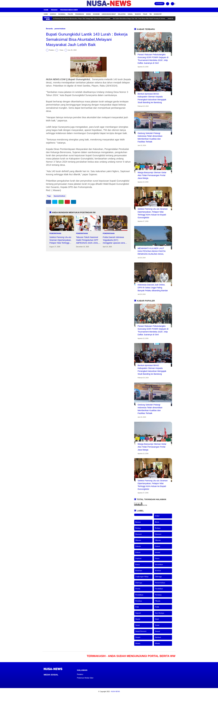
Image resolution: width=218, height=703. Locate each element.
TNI (150, 14)
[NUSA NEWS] (109, 6)
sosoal (157, 631)
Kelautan (121, 14)
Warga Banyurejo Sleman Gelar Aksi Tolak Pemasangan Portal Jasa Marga (152, 175)
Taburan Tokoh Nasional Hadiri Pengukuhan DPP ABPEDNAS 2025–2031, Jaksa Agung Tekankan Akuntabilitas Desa (87, 240)
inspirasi (138, 558)
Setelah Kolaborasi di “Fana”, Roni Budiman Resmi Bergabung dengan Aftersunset (171, 18)
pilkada (157, 601)
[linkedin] (73, 202)
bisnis (157, 522)
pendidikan (159, 589)
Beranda (49, 29)
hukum (157, 546)
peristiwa (158, 595)
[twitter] (46, 3)
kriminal (158, 570)
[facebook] (43, 3)
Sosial (130, 14)
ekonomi (138, 534)
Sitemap (159, 3)
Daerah (53, 14)
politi (137, 607)
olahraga (158, 576)
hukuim (138, 546)
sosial (137, 625)
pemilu (137, 589)
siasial (137, 619)
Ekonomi (96, 14)
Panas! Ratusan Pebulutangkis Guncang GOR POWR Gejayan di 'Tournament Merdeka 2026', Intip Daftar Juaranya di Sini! (153, 58)
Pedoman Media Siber (69, 10)
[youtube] (52, 3)
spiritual (158, 637)
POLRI (145, 14)
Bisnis (88, 14)
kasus (157, 558)
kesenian (138, 570)
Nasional (62, 14)
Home (46, 10)
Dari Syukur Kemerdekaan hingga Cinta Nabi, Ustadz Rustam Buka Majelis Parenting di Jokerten (120, 18)
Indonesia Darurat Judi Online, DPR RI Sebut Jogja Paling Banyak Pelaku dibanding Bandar (153, 288)
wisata (137, 643)
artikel (157, 516)
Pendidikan (79, 14)
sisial (157, 619)
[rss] (62, 679)
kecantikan (159, 564)
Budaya (138, 14)
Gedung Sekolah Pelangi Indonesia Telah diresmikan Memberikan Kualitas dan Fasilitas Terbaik (150, 137)
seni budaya (159, 613)
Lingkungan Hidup (109, 14)
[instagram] (49, 3)
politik (157, 607)
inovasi (157, 552)
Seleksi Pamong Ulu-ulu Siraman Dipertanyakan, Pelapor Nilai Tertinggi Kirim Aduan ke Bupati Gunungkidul (62, 18)
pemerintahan (59, 29)
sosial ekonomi (140, 631)
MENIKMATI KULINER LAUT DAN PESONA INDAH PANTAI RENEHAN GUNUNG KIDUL (152, 251)
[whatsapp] (61, 202)
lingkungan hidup (141, 576)
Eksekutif (158, 14)
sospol (137, 637)
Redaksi (54, 10)
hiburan (138, 540)
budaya (138, 528)
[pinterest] (67, 202)
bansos (138, 522)
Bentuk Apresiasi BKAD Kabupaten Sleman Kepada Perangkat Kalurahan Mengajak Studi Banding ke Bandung (152, 98)
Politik (70, 14)
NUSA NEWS (115, 691)
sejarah (138, 613)
